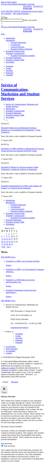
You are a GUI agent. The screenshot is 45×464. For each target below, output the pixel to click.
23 (9, 242)
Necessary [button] (5, 427)
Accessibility (10, 351)
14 (5, 239)
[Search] (2, 23)
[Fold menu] (5, 34)
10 (12, 236)
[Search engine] (30, 14)
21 (5, 242)
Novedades (10, 62)
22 (7, 242)
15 (7, 239)
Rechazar (14, 382)
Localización (15, 45)
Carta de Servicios (17, 47)
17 (12, 239)
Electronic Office (10, 11)
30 (9, 244)
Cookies (9, 353)
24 (12, 242)
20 (2, 242)
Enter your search (30, 20)
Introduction (10, 38)
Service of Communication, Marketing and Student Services (20, 92)
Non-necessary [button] (6, 443)
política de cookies (8, 368)
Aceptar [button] (5, 382)
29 (7, 244)
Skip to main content (9, 2)
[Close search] (2, 25)
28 (5, 244)
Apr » (9, 247)
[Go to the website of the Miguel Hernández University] (18, 4)
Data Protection (12, 349)
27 (2, 244)
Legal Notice (11, 347)
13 (2, 239)
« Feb (3, 247)
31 (12, 244)
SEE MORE (8, 257)
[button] (10, 40)
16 (9, 239)
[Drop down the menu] (4, 16)
